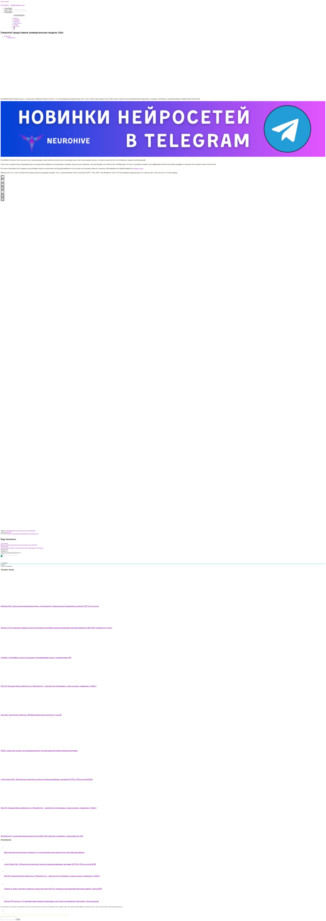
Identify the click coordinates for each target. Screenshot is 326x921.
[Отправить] (163, 199)
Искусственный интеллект (20, 530)
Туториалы (16, 20)
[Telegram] (163, 177)
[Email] (163, 192)
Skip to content (5, 1)
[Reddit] (163, 180)
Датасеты (16, 21)
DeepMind (9, 530)
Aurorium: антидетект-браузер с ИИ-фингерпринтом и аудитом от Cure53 (31, 715)
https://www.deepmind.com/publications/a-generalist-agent (22, 533)
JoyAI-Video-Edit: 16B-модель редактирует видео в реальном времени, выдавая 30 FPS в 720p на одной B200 (47, 779)
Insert (18, 919)
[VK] (163, 184)
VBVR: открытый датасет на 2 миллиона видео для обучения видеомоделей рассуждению (39, 751)
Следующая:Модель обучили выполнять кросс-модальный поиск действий (19, 544)
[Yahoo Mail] (163, 195)
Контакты (16, 26)
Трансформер (32, 530)
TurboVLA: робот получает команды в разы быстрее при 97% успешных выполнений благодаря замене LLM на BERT (53, 889)
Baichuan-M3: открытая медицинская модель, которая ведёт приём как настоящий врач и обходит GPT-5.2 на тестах (50, 606)
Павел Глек (8, 532)
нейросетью (138, 168)
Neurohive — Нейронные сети (12, 5)
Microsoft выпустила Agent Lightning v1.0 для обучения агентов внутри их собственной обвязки (44, 852)
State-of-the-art (17, 23)
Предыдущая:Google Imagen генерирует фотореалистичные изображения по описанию (22, 547)
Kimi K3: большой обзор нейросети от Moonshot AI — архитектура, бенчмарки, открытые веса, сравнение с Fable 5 (48, 686)
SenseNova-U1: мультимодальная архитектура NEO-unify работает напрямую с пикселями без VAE (42, 836)
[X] (163, 188)
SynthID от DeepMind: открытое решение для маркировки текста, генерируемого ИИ (36, 658)
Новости (15, 18)
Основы (15, 24)
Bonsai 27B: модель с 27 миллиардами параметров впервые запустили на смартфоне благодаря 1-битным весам (51, 901)
